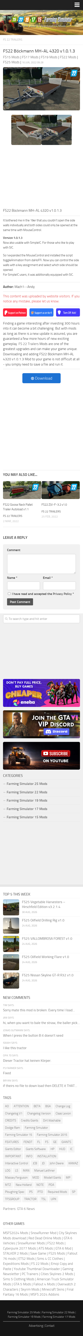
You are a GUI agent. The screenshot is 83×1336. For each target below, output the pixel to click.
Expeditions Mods (16, 1264)
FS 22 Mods (40, 1264)
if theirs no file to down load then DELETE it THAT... (40, 1086)
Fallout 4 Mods (44, 1284)
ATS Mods (45, 1248)
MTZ (8, 1185)
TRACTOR (30, 1199)
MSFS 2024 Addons (44, 1294)
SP (73, 1192)
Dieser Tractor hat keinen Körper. (27, 1061)
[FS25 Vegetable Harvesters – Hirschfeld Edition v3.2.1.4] (11, 907)
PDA (51, 1185)
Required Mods (57, 1192)
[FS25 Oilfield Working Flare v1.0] (11, 962)
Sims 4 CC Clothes (50, 1259)
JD (43, 1163)
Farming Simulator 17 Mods (27, 809)
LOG (7, 1170)
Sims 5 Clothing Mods (18, 1279)
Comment (13, 550)
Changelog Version (39, 1113)
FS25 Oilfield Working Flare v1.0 (45, 957)
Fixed (7, 1073)
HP (52, 1149)
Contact (49, 1326)
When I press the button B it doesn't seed (33, 1035)
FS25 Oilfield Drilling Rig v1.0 (43, 920)
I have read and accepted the (43, 594)
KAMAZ (73, 1163)
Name (12, 578)
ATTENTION (21, 1106)
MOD (35, 1177)
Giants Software (36, 1149)
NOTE (40, 1185)
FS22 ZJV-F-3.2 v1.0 (54, 504)
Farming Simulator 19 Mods (27, 800)
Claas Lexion (63, 1113)
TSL (43, 1199)
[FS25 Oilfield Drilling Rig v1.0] (11, 926)
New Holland (24, 1185)
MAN (26, 1170)
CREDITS (10, 1120)
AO (7, 1106)
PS (31, 1192)
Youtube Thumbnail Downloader (37, 1269)
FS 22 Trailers (12, 39)
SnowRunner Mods (31, 1243)
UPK (53, 1199)
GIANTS (66, 1142)
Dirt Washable (52, 1120)
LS (16, 1170)
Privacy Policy (62, 594)
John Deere (57, 1163)
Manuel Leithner (44, 1170)
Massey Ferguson (16, 1177)
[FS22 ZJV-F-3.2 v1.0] (61, 490)
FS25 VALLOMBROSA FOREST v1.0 (47, 939)
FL (38, 1142)
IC (71, 1149)
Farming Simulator (36, 1128)
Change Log (63, 1106)
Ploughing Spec (14, 1192)
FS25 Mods (57, 1253)
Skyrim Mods (30, 1289)
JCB (35, 1163)
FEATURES (12, 1142)
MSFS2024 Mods (15, 1233)
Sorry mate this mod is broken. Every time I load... (39, 1010)
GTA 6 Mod (63, 1248)
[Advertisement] (41, 178)
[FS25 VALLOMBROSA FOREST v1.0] (11, 944)
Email (48, 578)
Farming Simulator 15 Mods (27, 817)
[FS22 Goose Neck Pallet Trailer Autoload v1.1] (22, 490)
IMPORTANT (13, 1156)
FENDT (28, 1142)
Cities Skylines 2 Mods (57, 1274)
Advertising (36, 1326)
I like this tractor (15, 1048)
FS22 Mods (55, 1243)
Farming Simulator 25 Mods (23, 1312)
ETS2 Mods (26, 1259)
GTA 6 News (26, 1209)
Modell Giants (52, 1177)
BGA (48, 1106)
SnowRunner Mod (43, 1233)
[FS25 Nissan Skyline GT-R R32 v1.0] (11, 980)
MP (68, 1177)
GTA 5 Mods (22, 1284)
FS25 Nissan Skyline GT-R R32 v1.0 (48, 975)
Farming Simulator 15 (18, 1135)
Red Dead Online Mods (44, 1238)
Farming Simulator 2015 (52, 1135)
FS (46, 1142)
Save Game (38, 1253)
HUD (62, 1149)
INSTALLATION (46, 1156)
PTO (40, 1192)
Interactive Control (16, 1163)
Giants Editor (13, 1149)
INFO (29, 1156)
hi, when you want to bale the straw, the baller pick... (41, 1023)
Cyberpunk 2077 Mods (19, 1248)
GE (55, 1142)
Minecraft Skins (53, 1289)
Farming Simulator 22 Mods (27, 792)
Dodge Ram (12, 1128)
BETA (37, 1106)
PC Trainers (30, 1274)
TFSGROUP (12, 1199)
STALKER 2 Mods (15, 1253)
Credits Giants (29, 1120)
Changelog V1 (13, 1113)
